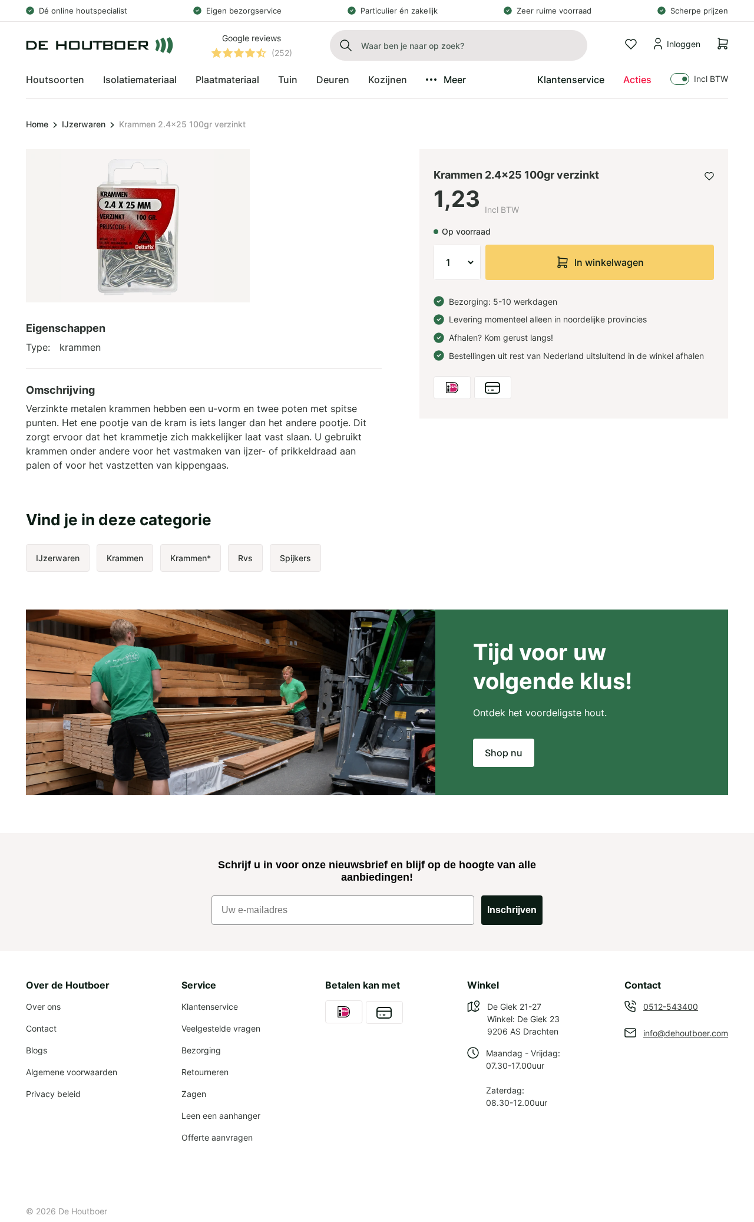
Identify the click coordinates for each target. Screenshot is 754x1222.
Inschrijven (512, 910)
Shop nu (503, 753)
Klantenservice (570, 79)
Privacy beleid (53, 1094)
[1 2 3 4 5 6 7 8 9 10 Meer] (457, 262)
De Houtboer (82, 1211)
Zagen (193, 1094)
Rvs (245, 558)
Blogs (36, 1050)
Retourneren (205, 1072)
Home (37, 124)
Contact (41, 1028)
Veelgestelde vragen (220, 1028)
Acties (637, 79)
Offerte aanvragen (217, 1137)
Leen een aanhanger (220, 1116)
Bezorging (201, 1050)
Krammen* (190, 558)
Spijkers (295, 558)
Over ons (43, 1007)
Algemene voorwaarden (71, 1072)
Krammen (125, 558)
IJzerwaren (83, 124)
